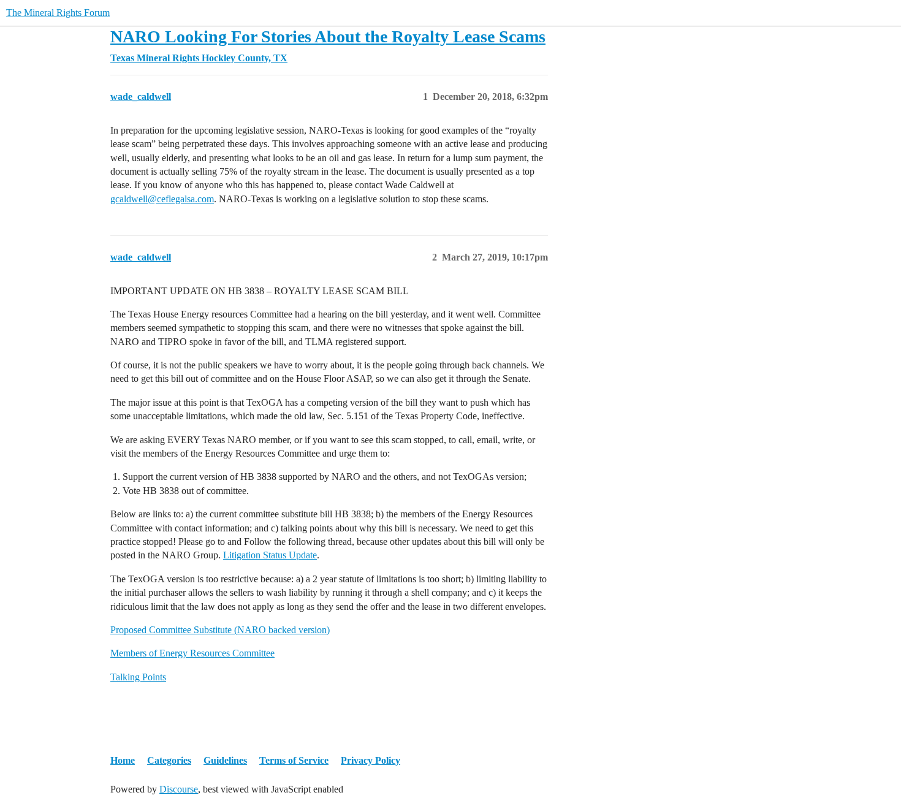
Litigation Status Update (270, 555)
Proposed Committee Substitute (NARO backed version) (220, 630)
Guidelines (225, 760)
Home (122, 760)
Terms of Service (294, 760)
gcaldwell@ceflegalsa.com (162, 199)
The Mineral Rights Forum (58, 12)
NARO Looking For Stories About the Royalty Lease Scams (328, 36)
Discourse (178, 789)
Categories (169, 760)
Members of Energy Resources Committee (192, 653)
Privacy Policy (370, 760)
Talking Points (138, 677)
